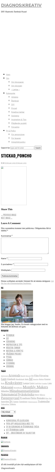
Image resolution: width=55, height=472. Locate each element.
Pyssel (14, 108)
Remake (41, 398)
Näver (37, 395)
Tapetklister (23, 402)
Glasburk (11, 379)
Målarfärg (5, 391)
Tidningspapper (32, 402)
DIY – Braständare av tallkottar (20, 432)
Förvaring (15, 127)
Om (7, 78)
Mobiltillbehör (18, 387)
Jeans (26, 379)
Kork (2, 383)
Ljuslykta (37, 383)
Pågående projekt (19, 123)
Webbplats (6, 270)
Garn (3, 378)
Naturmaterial (9, 394)
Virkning (14, 97)
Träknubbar (5, 404)
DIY (12, 104)
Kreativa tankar (17, 112)
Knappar (47, 379)
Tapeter (16, 402)
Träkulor (13, 404)
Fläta (36, 375)
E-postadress (7, 264)
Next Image (6, 217)
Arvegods (14, 375)
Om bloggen (16, 86)
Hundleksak (20, 379)
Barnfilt (23, 376)
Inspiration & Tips (18, 119)
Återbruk (15, 101)
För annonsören (18, 134)
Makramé (7, 387)
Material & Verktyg (14, 350)
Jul (30, 378)
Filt (32, 376)
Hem (8, 74)
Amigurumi (4, 376)
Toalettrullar (44, 401)
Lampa (26, 383)
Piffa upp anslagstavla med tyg (20, 423)
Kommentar (6, 236)
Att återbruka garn (15, 429)
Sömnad (9, 360)
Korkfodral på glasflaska (17, 420)
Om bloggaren (17, 82)
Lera (32, 383)
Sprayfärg (5, 401)
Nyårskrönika (26, 394)
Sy (11, 401)
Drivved (28, 376)
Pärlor (33, 398)
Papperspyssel (10, 398)
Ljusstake (44, 383)
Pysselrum (25, 398)
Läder (50, 383)
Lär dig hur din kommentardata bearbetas (27, 282)
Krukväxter (13, 383)
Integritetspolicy (18, 142)
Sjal (50, 398)
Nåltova (42, 395)
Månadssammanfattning (24, 390)
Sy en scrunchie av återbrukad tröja (22, 426)
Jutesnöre (35, 379)
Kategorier (10, 93)
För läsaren (16, 138)
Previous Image (8, 214)
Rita (46, 398)
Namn (4, 258)
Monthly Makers (35, 387)
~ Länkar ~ (15, 89)
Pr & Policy (11, 130)
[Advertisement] (27, 43)
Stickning (15, 116)
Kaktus (41, 379)
